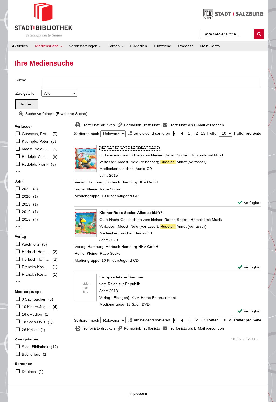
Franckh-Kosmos (36, 267)
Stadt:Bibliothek (35, 347)
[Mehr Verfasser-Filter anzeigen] (18, 172)
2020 (26, 196)
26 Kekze (30, 330)
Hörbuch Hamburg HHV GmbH (36, 259)
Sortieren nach (86, 133)
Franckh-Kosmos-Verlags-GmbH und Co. (36, 274)
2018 (26, 204)
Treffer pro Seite (247, 133)
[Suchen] (259, 34)
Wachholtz (30, 244)
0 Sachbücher (34, 299)
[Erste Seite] (174, 133)
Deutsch (29, 371)
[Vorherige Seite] (181, 133)
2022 (26, 189)
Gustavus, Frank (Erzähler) (36, 134)
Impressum (138, 393)
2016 (26, 212)
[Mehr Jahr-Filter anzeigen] (18, 227)
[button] (48, 46)
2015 (26, 219)
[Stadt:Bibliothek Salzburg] (43, 20)
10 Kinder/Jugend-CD (36, 307)
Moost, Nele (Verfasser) (36, 149)
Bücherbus (31, 354)
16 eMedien (32, 314)
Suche (20, 80)
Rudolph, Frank (35, 164)
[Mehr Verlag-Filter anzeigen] (18, 282)
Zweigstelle (24, 93)
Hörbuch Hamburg (36, 252)
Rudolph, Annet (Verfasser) (36, 156)
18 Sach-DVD (33, 322)
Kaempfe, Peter (35, 141)
